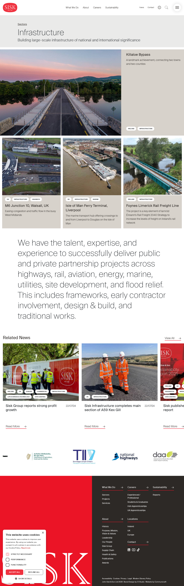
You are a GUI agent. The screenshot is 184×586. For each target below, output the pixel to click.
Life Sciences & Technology (19, 397)
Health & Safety (109, 554)
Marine (95, 199)
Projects (106, 499)
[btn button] (166, 7)
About (86, 7)
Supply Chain (108, 550)
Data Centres (40, 397)
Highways (36, 199)
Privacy (123, 578)
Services (106, 503)
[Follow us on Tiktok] (138, 550)
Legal (130, 578)
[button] (177, 7)
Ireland (131, 129)
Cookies (116, 578)
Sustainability (111, 7)
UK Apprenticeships (136, 510)
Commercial (42, 391)
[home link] (10, 7)
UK (8, 199)
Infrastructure (145, 129)
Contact (151, 7)
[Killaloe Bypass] (60, 92)
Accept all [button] (14, 572)
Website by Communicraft (155, 582)
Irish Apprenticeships (137, 506)
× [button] (43, 533)
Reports (156, 495)
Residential (170, 391)
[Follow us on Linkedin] (129, 550)
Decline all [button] (34, 572)
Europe (29, 391)
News (141, 7)
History (105, 526)
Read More (13, 426)
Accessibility (107, 578)
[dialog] (24, 556)
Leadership (107, 537)
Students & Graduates (138, 502)
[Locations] (159, 7)
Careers (97, 7)
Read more (25, 548)
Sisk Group (107, 546)
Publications (107, 558)
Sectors (22, 24)
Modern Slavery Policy (142, 578)
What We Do (72, 7)
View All (169, 338)
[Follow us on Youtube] (133, 550)
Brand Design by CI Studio (134, 582)
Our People (107, 542)
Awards (105, 562)
